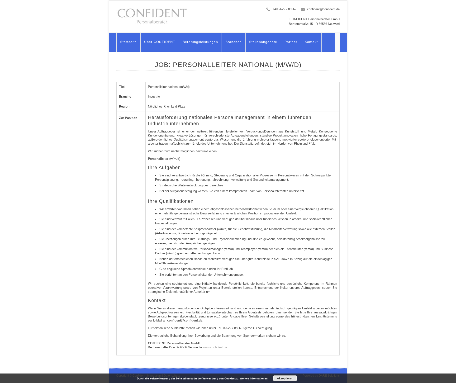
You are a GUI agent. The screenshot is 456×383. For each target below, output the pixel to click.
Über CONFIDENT (159, 42)
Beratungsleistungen (200, 42)
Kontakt (311, 42)
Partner (291, 42)
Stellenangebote (263, 42)
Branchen (233, 42)
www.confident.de (215, 347)
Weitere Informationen (254, 378)
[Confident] (152, 16)
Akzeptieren (285, 378)
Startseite (128, 42)
